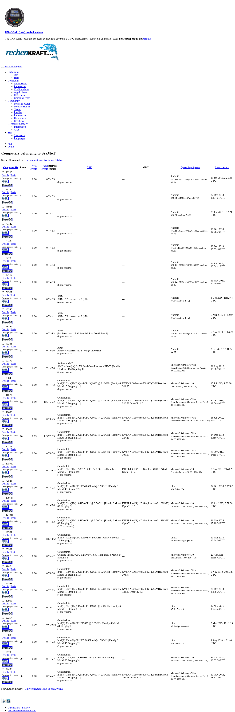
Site (10, 132)
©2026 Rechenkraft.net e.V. (22, 710)
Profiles (18, 112)
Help (16, 77)
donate (147, 38)
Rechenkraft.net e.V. (18, 123)
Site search (19, 135)
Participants (13, 72)
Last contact (222, 167)
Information (20, 126)
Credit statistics (21, 89)
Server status (20, 83)
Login (11, 146)
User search (20, 118)
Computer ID (10, 167)
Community (14, 100)
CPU (89, 167)
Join (16, 74)
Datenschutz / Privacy (19, 707)
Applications (20, 92)
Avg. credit (33, 167)
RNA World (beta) (13, 66)
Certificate (19, 121)
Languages (19, 138)
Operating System (190, 167)
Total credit (44, 167)
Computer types (22, 98)
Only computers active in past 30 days (44, 160)
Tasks (13, 175)
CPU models (20, 95)
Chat (16, 129)
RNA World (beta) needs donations (24, 32)
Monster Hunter (22, 106)
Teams (17, 109)
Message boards (22, 103)
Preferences (20, 86)
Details (5, 175)
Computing (13, 80)
